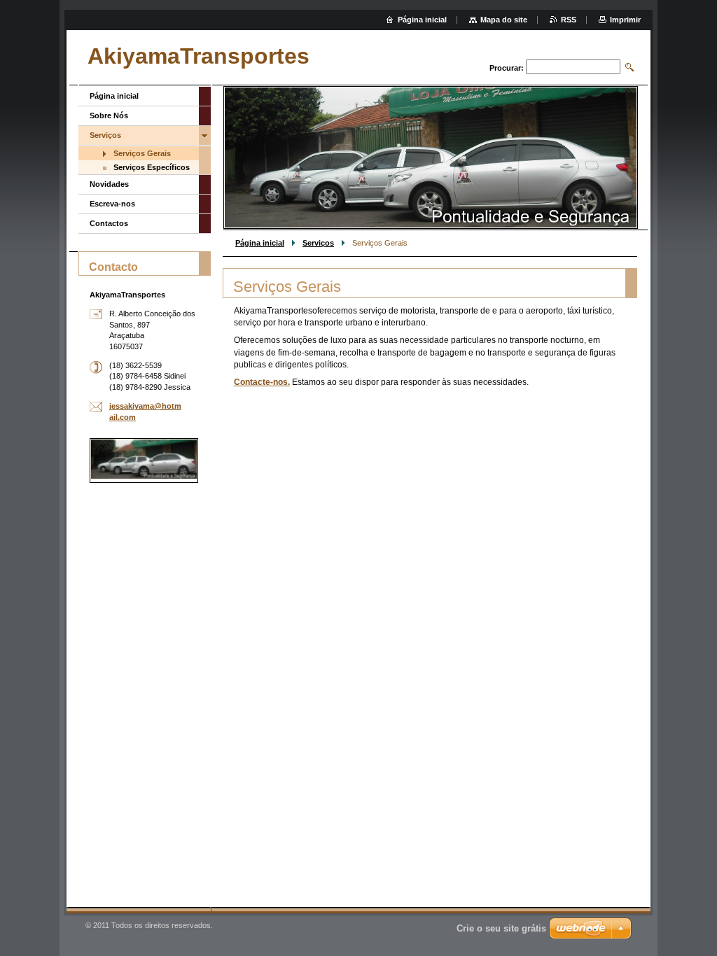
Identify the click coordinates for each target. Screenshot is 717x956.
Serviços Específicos (151, 167)
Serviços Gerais (142, 153)
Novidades (109, 184)
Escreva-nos (112, 203)
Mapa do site (503, 19)
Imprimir (625, 19)
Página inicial (259, 243)
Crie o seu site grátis (501, 928)
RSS (568, 19)
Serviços (318, 243)
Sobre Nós (109, 115)
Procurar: (506, 68)
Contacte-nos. (262, 382)
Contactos (109, 223)
